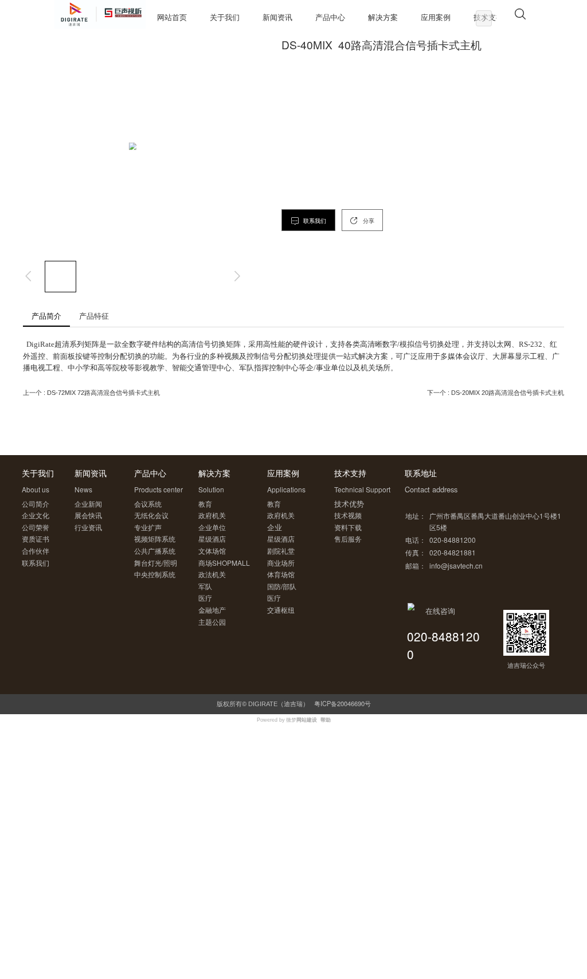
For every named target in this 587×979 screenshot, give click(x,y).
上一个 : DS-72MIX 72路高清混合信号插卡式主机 (91, 392)
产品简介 (46, 315)
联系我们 (314, 221)
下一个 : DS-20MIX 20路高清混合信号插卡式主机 (495, 392)
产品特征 (94, 315)
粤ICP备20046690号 (342, 703)
